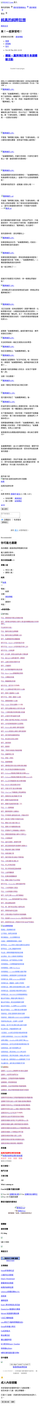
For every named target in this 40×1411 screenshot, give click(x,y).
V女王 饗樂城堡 (7, 1318)
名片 (7, 46)
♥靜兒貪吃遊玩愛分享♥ (10, 1353)
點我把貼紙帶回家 (20, 1367)
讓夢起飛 (4, 1300)
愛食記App (21, 1211)
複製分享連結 (6, 1161)
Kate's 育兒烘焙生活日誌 (10, 1305)
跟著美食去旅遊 (7, 1283)
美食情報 (19, 37)
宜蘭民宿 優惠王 (31, 1194)
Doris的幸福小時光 (8, 1327)
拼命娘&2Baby (6, 1348)
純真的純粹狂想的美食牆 (10, 1153)
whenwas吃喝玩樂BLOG (10, 1292)
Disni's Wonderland (8, 1279)
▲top (3, 505)
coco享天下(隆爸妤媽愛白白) (12, 1322)
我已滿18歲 (5, 1402)
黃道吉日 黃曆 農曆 (11, 1258)
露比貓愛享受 (6, 1340)
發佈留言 (5, 522)
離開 (12, 1402)
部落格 (8, 44)
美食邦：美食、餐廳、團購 (11, 1158)
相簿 (7, 41)
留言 (18, 494)
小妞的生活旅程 (7, 1275)
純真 (2, 482)
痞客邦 (13, 494)
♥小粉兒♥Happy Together (10, 1344)
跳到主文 (4, 26)
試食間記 (18, 501)
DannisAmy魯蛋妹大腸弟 (10, 1309)
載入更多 (5, 509)
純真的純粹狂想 (13, 20)
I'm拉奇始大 (5, 1331)
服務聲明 (24, 1373)
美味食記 (18, 498)
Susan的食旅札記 (7, 1270)
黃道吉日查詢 (10, 1261)
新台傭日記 (5, 1335)
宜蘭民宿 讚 (14, 1194)
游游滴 (3, 1296)
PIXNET (10, 1371)
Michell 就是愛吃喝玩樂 (10, 1313)
